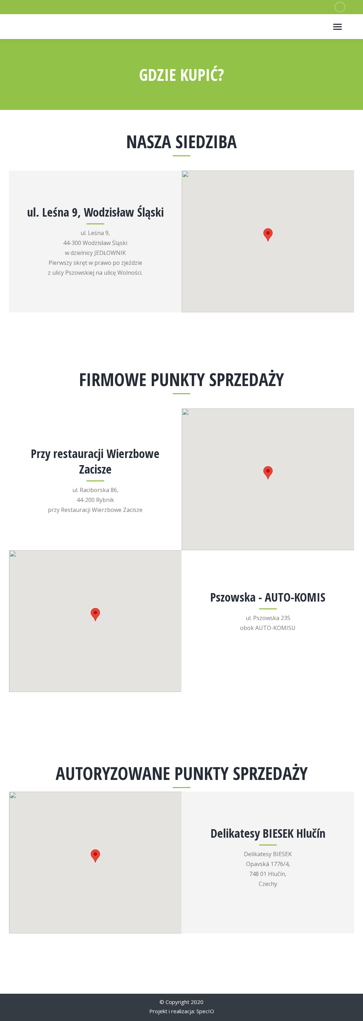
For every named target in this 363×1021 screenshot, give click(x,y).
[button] (268, 234)
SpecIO (205, 1011)
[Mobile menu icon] (337, 26)
